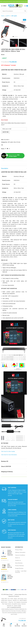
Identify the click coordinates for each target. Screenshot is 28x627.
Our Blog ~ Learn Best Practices (20, 571)
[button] (2, 28)
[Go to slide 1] (13, 36)
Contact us (18, 560)
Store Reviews (18, 563)
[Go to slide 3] (16, 36)
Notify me (5, 132)
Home (2, 15)
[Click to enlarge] (4, 35)
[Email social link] (7, 149)
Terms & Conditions (20, 555)
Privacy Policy (18, 549)
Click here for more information (9, 454)
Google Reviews (19, 568)
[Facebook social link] (5, 149)
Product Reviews (19, 565)
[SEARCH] (25, 11)
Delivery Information (20, 552)
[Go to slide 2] (14, 36)
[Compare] (2, 145)
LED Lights (14, 15)
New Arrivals (17, 142)
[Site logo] (15, 5)
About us (17, 557)
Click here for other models (8, 451)
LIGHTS (8, 15)
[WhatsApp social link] (9, 149)
